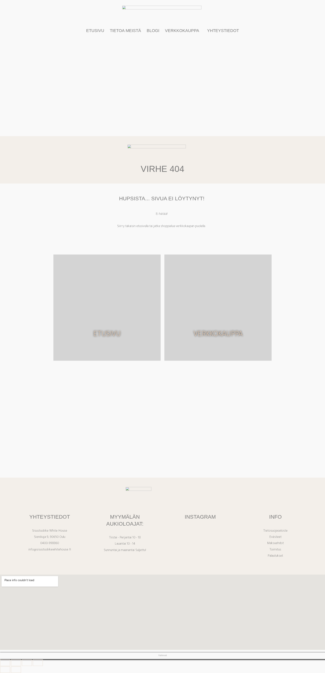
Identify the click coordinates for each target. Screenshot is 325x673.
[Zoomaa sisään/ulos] (5, 662)
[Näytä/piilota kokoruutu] (16, 662)
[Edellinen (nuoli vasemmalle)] (5, 669)
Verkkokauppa (182, 30)
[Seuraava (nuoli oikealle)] (16, 669)
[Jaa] (27, 662)
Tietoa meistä (125, 30)
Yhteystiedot (223, 30)
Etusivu (95, 30)
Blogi (153, 30)
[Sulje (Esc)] (38, 662)
